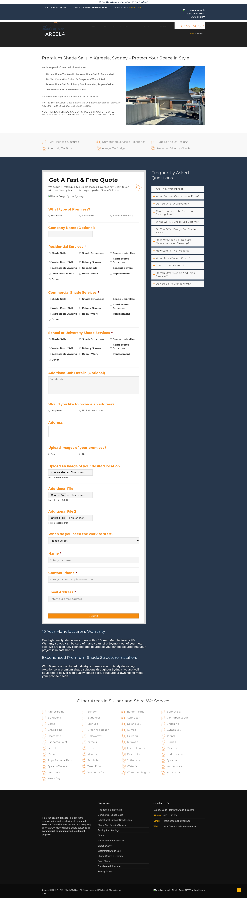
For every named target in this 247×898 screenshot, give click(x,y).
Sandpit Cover (105, 846)
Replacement (121, 273)
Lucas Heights (136, 748)
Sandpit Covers (123, 268)
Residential (56, 215)
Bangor (92, 711)
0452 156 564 (59, 7)
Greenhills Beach (98, 729)
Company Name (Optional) (71, 228)
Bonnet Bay (174, 711)
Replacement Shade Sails (111, 840)
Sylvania (172, 760)
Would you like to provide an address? (81, 404)
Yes (53, 454)
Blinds (101, 835)
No (83, 454)
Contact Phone (62, 573)
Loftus (91, 748)
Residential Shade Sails (110, 810)
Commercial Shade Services (73, 293)
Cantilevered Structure (121, 260)
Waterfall (132, 766)
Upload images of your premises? (77, 448)
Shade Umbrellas (124, 253)
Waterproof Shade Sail (109, 851)
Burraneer (93, 717)
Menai (51, 754)
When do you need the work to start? (80, 534)
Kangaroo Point (57, 742)
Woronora (54, 772)
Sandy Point (94, 760)
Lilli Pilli (52, 748)
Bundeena (54, 717)
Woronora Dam (96, 772)
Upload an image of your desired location (84, 466)
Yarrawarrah (174, 772)
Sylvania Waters (57, 766)
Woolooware (175, 766)
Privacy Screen (91, 262)
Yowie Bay (54, 778)
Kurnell (171, 742)
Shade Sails (79, 102)
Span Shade (89, 268)
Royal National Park (60, 760)
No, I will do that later (92, 410)
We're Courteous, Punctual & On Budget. (123, 2)
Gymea (131, 729)
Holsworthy (94, 736)
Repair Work (90, 273)
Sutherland (134, 760)
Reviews (165, 26)
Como (51, 723)
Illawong (132, 736)
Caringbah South (177, 717)
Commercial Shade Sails (110, 815)
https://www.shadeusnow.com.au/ (180, 826)
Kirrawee (132, 742)
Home (92, 26)
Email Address (62, 592)
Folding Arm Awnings (108, 830)
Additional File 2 (62, 511)
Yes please (56, 410)
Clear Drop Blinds (62, 273)
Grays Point (55, 729)
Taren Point (94, 766)
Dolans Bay (134, 723)
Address (55, 423)
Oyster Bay (134, 754)
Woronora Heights (138, 772)
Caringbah (133, 717)
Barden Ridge (135, 711)
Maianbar (173, 748)
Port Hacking (175, 754)
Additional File (60, 489)
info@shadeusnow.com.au (95, 7)
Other (55, 279)
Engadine (173, 723)
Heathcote (54, 736)
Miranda (92, 754)
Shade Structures (93, 253)
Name (54, 553)
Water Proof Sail (62, 262)
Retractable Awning (64, 268)
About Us (108, 26)
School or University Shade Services (80, 333)
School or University (123, 215)
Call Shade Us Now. (81, 106)
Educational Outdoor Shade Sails (115, 820)
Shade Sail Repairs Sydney (112, 825)
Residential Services (67, 247)
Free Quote (145, 26)
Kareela (92, 742)
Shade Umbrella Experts (110, 856)
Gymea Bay (174, 729)
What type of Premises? (69, 209)
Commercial (88, 215)
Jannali (171, 736)
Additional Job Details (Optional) (76, 373)
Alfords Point (56, 711)
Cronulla (92, 723)
